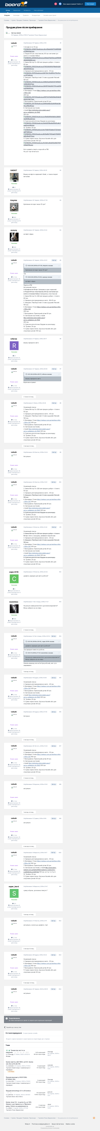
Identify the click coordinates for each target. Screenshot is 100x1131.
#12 (60, 572)
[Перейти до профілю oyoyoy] (14, 237)
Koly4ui (13, 200)
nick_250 (11, 1081)
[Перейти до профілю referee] (14, 345)
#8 (60, 403)
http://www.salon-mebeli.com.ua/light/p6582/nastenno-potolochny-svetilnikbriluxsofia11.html (40, 870)
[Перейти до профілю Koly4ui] (14, 207)
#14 (60, 636)
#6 (60, 338)
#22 (60, 920)
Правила (26, 15)
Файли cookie (70, 1124)
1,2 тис (14, 60)
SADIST (13, 170)
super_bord (14, 887)
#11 (60, 527)
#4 (60, 230)
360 (14, 619)
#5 (60, 260)
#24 (60, 989)
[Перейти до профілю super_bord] (14, 893)
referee (13, 339)
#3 (60, 200)
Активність (27, 10)
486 (14, 247)
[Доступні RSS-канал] (94, 1118)
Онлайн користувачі (49, 15)
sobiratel (10, 1066)
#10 (60, 482)
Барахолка (16, 10)
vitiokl (10, 1108)
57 (27, 1052)
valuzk (18, 33)
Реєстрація (90, 4)
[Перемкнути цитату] (26, 265)
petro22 (10, 1094)
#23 (60, 955)
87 (15, 187)
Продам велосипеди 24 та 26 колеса (18, 1091)
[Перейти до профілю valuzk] (8, 34)
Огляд (8, 10)
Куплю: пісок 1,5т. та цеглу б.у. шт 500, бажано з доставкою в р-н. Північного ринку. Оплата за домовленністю (19, 1104)
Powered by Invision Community (50, 1128)
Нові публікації (38, 10)
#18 (60, 784)
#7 (60, 369)
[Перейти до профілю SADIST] (14, 177)
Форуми (7, 15)
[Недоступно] (42, 50)
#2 (60, 170)
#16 (60, 712)
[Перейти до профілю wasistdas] (14, 608)
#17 (60, 746)
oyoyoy (14, 230)
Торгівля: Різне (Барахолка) (37, 35)
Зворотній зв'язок (58, 1124)
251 (15, 903)
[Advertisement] (80, 36)
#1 (60, 43)
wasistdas (13, 602)
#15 (60, 677)
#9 (60, 452)
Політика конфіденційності (41, 1124)
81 (15, 356)
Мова (27, 1124)
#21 (60, 886)
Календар (16, 15)
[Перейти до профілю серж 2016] (14, 578)
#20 (60, 852)
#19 (60, 818)
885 (14, 217)
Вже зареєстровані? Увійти (72, 4)
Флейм (8, 1056)
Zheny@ (10, 1054)
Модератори (36, 15)
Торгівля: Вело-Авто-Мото (14, 1096)
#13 (60, 601)
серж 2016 (13, 572)
